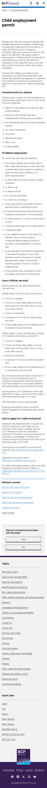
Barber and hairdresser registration (18, 502)
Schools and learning (11, 684)
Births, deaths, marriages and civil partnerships (23, 597)
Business (6, 602)
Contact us (7, 623)
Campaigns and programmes (15, 607)
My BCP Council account (13, 734)
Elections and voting (11, 633)
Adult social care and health (14, 577)
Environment (7, 638)
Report (5, 714)
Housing (5, 643)
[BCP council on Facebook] (12, 777)
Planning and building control (15, 674)
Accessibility (8, 770)
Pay (3, 709)
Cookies (29, 770)
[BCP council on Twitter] (23, 777)
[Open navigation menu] (37, 3)
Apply (4, 703)
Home (4, 10)
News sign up (8, 724)
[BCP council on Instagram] (29, 777)
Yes (23, 539)
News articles (8, 719)
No (23, 547)
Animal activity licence (12, 492)
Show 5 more (8, 512)
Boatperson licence (11, 507)
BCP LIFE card (8, 739)
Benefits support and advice (15, 587)
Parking (5, 663)
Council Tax (7, 628)
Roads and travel (9, 679)
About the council (10, 572)
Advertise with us (9, 729)
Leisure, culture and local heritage (17, 653)
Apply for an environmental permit (17, 497)
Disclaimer (39, 770)
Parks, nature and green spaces (16, 669)
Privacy (19, 770)
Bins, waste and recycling (13, 592)
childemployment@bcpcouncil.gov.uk (19, 460)
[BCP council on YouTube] (35, 777)
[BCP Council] (10, 3)
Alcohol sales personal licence (16, 487)
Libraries (6, 658)
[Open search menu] (44, 3)
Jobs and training (10, 648)
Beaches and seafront (12, 582)
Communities (8, 618)
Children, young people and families (18, 612)
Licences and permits (19, 10)
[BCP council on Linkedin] (18, 777)
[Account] (31, 3)
